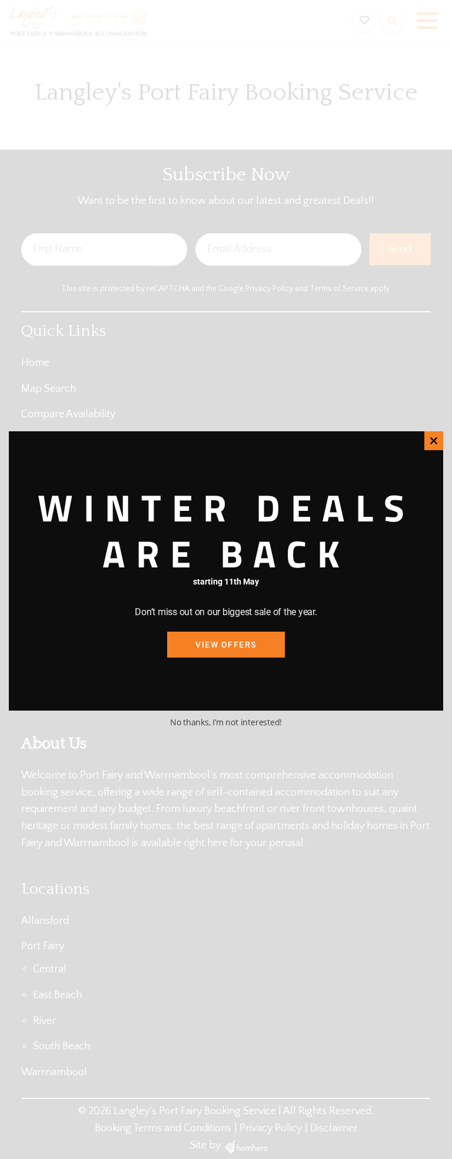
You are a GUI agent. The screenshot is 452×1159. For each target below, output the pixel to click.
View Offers (226, 644)
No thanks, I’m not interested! (226, 722)
